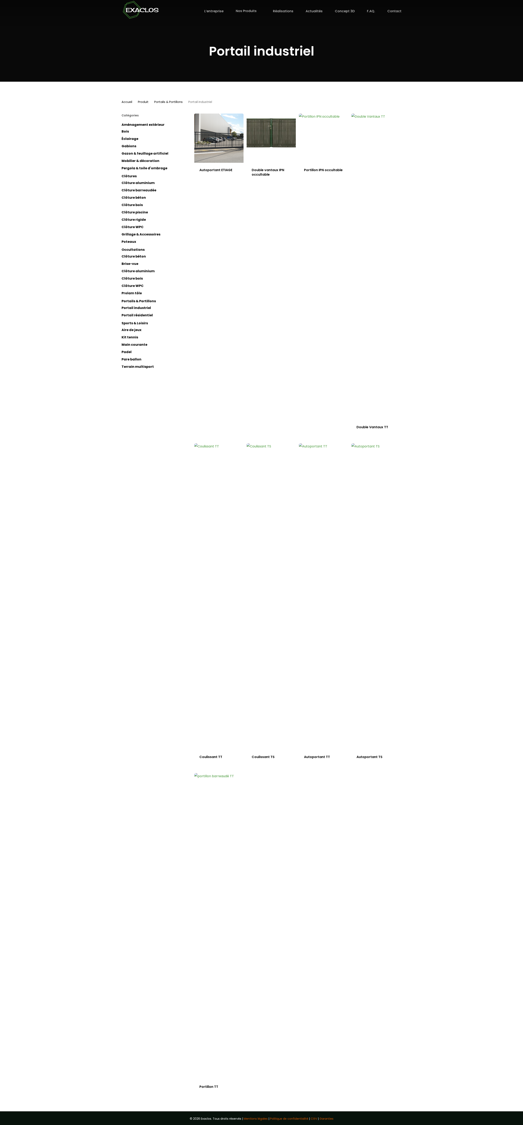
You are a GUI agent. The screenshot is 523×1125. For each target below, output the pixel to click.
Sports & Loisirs (135, 323)
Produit (143, 102)
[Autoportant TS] (376, 596)
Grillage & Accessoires (141, 234)
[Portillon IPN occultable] (323, 138)
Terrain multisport (138, 366)
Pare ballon (131, 359)
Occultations (133, 249)
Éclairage (130, 138)
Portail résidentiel (137, 315)
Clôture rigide (134, 219)
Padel (127, 352)
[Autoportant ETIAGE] (219, 138)
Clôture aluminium (138, 183)
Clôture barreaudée (139, 190)
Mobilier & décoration (140, 160)
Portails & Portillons (168, 102)
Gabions (129, 146)
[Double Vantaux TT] (376, 267)
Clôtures (129, 176)
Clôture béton (134, 197)
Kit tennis (130, 337)
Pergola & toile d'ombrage (144, 168)
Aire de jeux (131, 330)
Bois (125, 131)
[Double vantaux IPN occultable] (271, 138)
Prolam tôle (132, 293)
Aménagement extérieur (143, 124)
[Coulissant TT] (219, 596)
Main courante (134, 344)
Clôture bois (132, 205)
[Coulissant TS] (271, 596)
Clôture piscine (135, 212)
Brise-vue (130, 263)
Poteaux (129, 241)
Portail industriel (136, 308)
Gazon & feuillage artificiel (145, 153)
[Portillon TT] (219, 926)
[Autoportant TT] (323, 596)
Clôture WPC (133, 227)
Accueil (127, 102)
